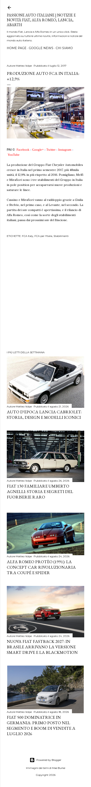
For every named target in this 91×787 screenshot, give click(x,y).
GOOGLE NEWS (41, 48)
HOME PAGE (16, 48)
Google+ (38, 149)
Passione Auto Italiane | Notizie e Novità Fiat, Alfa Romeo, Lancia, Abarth (41, 20)
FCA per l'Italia (43, 236)
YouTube (13, 154)
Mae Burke (58, 768)
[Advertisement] (45, 295)
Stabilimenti (61, 236)
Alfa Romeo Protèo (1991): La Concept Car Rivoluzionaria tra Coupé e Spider (41, 567)
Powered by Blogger (48, 759)
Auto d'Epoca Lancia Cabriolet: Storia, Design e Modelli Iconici (44, 414)
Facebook (23, 149)
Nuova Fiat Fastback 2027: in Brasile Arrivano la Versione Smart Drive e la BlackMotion (42, 647)
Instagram (64, 149)
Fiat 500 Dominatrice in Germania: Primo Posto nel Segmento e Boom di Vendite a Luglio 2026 (41, 725)
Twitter (50, 149)
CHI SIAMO (64, 48)
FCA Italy (27, 236)
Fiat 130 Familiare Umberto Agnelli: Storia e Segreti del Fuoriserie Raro (40, 491)
